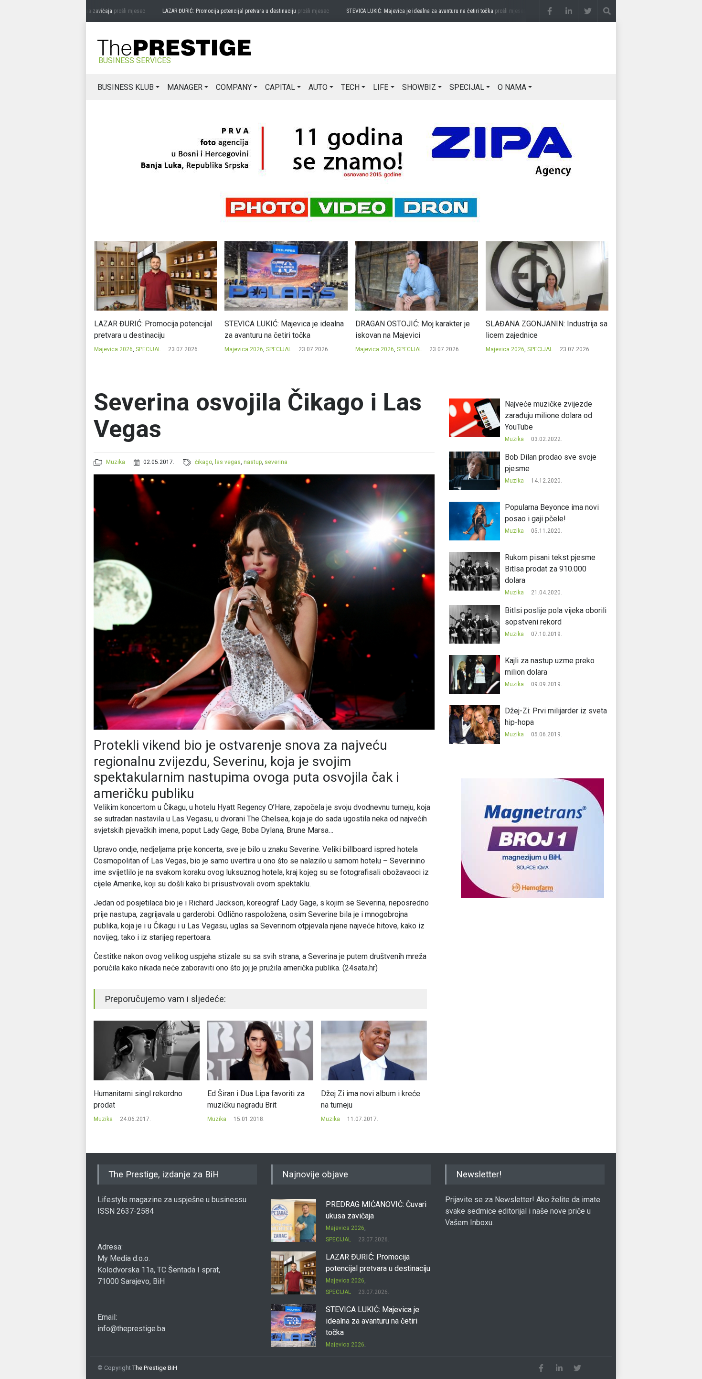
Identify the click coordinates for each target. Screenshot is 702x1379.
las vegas (228, 462)
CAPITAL (280, 87)
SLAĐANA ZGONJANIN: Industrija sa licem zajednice (416, 329)
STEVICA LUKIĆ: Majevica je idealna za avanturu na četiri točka (420, 11)
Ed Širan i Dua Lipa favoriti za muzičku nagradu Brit (142, 1099)
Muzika (115, 462)
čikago (203, 462)
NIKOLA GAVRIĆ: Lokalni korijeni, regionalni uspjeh (540, 329)
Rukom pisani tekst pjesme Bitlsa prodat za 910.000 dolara (373, 1099)
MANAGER (184, 87)
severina (276, 462)
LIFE (380, 87)
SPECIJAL (466, 87)
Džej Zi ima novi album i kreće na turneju (257, 1099)
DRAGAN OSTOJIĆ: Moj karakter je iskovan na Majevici (281, 329)
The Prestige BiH (154, 1367)
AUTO (318, 87)
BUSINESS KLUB (125, 87)
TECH (350, 87)
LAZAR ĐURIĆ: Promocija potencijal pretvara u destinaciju (229, 11)
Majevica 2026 (113, 349)
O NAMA (512, 87)
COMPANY (234, 87)
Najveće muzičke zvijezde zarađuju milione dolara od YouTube (548, 415)
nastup (253, 462)
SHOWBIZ (419, 87)
